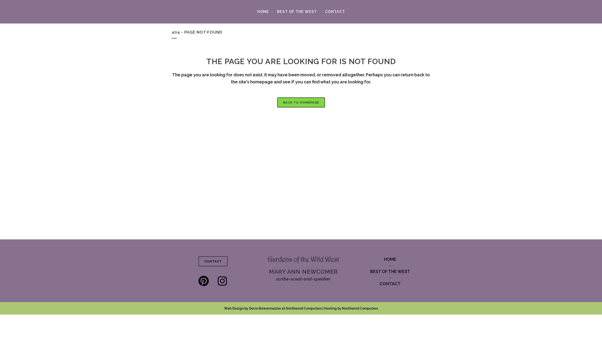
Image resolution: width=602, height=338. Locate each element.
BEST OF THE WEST (390, 271)
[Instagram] (222, 281)
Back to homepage (301, 102)
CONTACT (213, 261)
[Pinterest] (204, 281)
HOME (390, 259)
